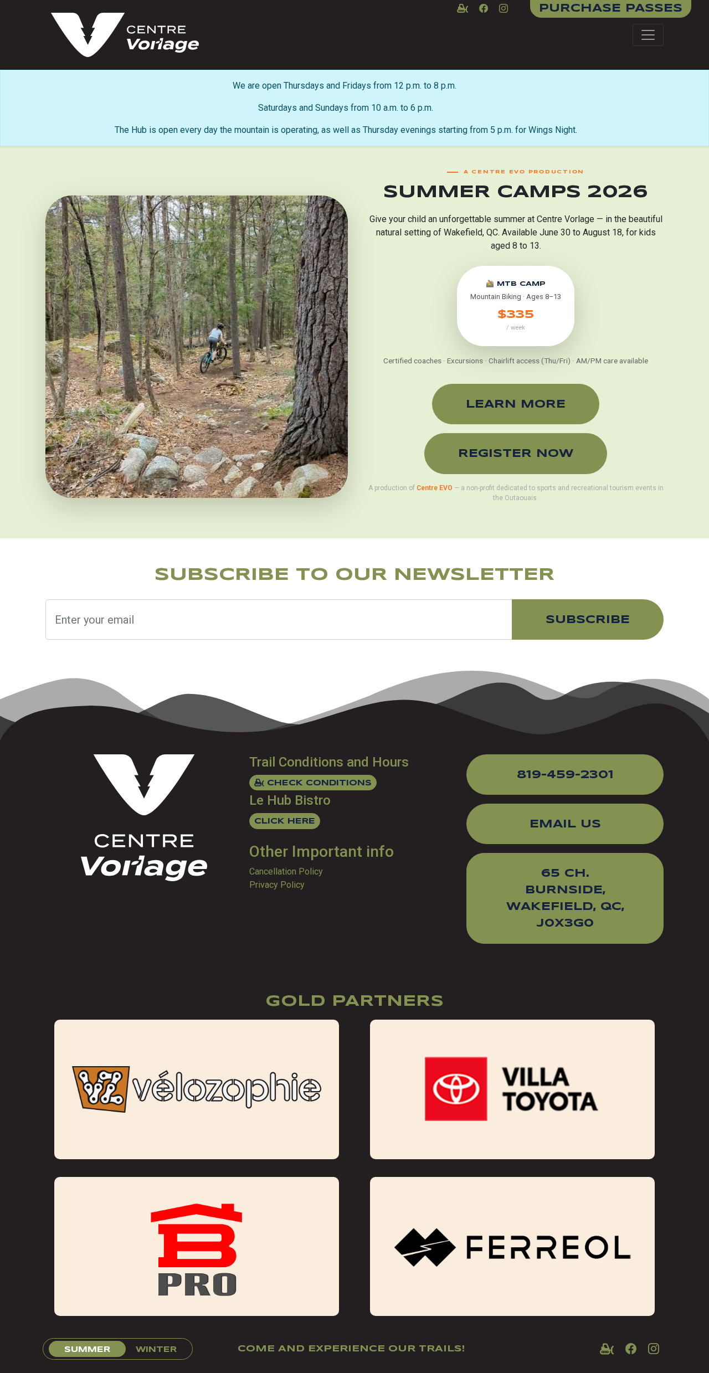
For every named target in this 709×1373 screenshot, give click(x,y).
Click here (284, 821)
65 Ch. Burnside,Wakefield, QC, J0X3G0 (565, 898)
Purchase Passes (610, 8)
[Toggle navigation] (648, 35)
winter (156, 1350)
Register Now (515, 454)
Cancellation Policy (286, 871)
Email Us (565, 824)
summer (87, 1350)
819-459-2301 (565, 775)
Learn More (516, 404)
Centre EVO (435, 488)
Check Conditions (318, 783)
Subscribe (588, 620)
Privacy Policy (277, 885)
